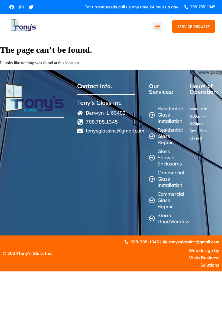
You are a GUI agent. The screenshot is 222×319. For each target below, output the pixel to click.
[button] (157, 26)
